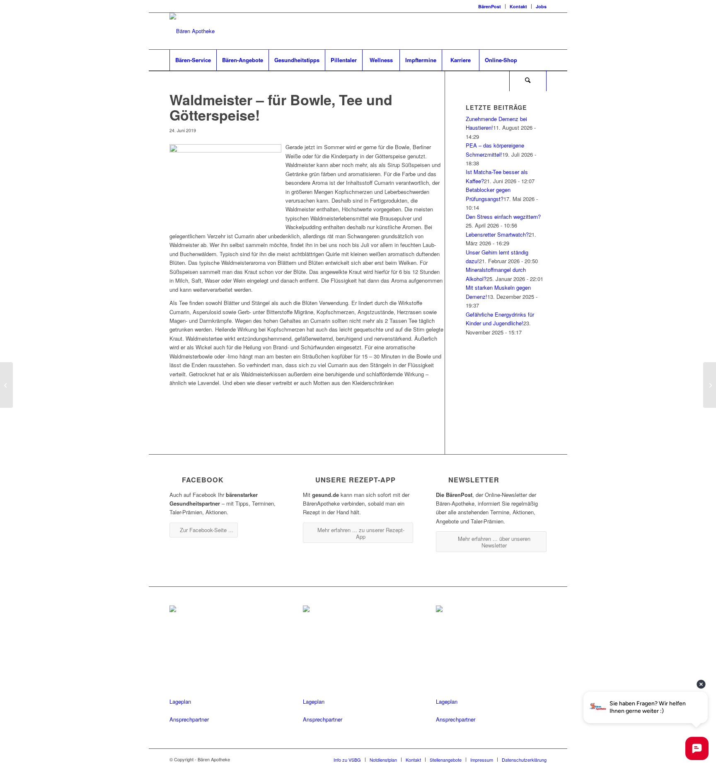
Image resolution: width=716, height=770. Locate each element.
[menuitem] (490, 6)
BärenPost (489, 6)
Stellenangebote (446, 759)
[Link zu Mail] (540, 31)
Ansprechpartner (189, 719)
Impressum (481, 759)
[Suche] (528, 80)
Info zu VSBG (347, 759)
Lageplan (180, 701)
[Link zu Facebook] (515, 31)
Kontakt (518, 6)
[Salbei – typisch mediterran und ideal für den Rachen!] (6, 385)
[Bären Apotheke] (192, 31)
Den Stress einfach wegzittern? (503, 216)
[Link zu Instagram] (528, 31)
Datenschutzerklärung (524, 759)
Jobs (541, 6)
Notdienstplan (383, 759)
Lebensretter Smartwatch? (497, 234)
